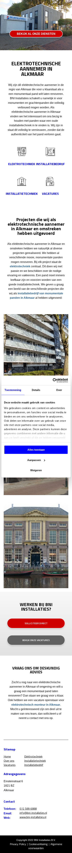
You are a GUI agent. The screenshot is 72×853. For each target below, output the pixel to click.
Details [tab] (36, 389)
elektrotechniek (20, 266)
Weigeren (36, 470)
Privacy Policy (18, 844)
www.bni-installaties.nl (33, 817)
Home (7, 756)
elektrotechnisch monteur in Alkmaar (35, 704)
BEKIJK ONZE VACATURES (36, 640)
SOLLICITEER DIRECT (36, 623)
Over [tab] (59, 389)
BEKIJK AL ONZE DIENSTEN (36, 33)
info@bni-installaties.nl (33, 813)
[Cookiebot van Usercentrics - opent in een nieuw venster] (52, 380)
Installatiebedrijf (33, 765)
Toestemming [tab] (13, 389)
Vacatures (10, 765)
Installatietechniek (35, 761)
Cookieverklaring (38, 844)
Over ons (9, 761)
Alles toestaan (36, 449)
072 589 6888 (28, 808)
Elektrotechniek (33, 756)
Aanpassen (34, 460)
